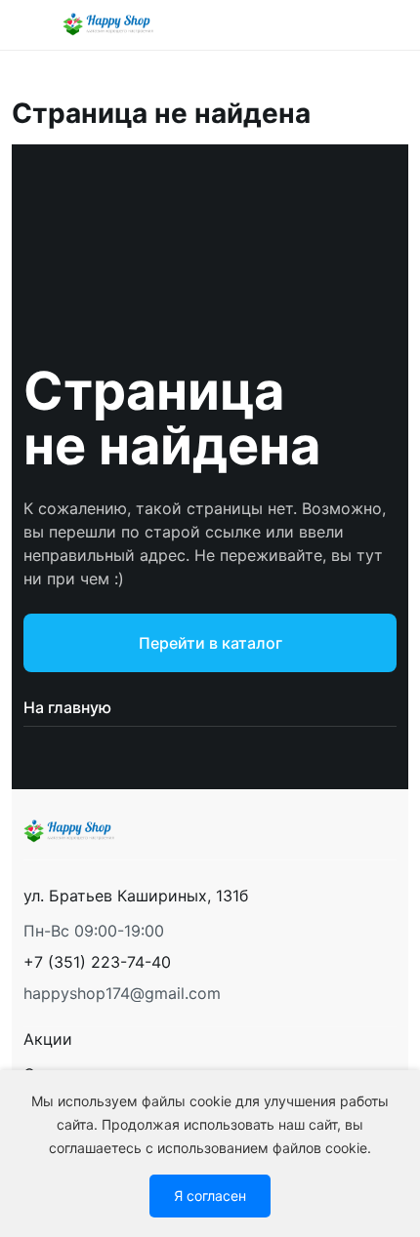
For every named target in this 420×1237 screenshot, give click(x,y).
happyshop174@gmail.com (122, 993)
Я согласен (210, 1195)
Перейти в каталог (210, 643)
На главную (67, 707)
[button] (97, 962)
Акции (47, 1039)
